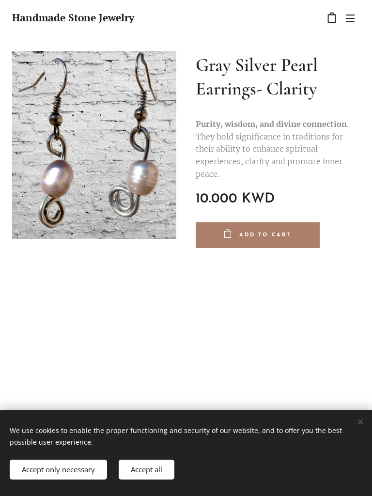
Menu (350, 18)
